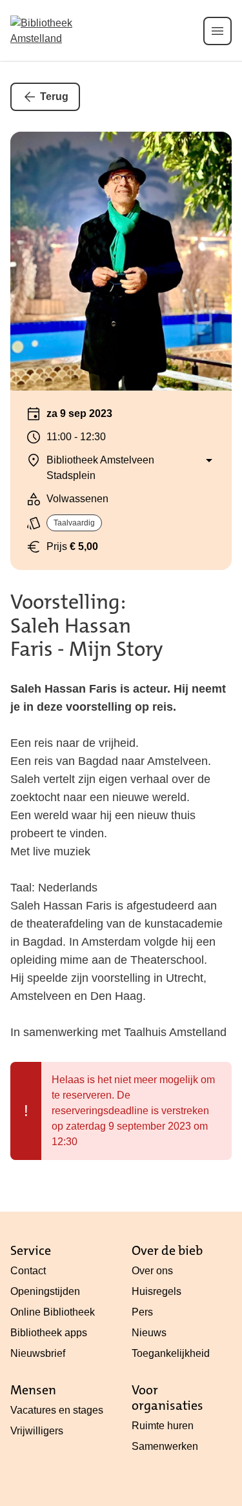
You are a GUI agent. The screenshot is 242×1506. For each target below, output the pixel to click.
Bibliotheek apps (48, 1332)
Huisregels (156, 1291)
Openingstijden (45, 1291)
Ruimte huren (163, 1425)
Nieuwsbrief (37, 1353)
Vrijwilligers (36, 1430)
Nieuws (149, 1332)
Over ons (152, 1270)
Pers (142, 1312)
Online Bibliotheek (52, 1312)
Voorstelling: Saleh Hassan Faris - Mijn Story (86, 626)
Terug (54, 96)
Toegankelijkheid (171, 1353)
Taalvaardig (74, 522)
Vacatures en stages (56, 1410)
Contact (28, 1270)
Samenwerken (165, 1446)
